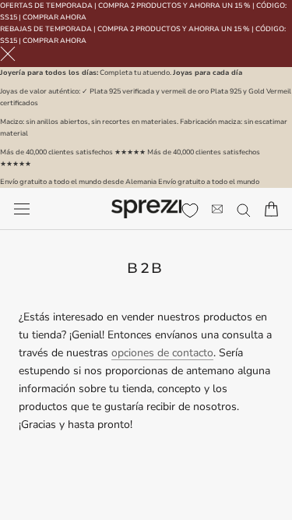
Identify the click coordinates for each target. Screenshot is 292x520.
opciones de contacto (162, 352)
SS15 (8, 17)
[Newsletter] (217, 209)
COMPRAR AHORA (54, 17)
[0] (190, 210)
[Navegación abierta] (22, 209)
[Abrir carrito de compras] (271, 209)
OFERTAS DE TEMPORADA (46, 5)
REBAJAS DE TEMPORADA (46, 29)
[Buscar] (244, 209)
